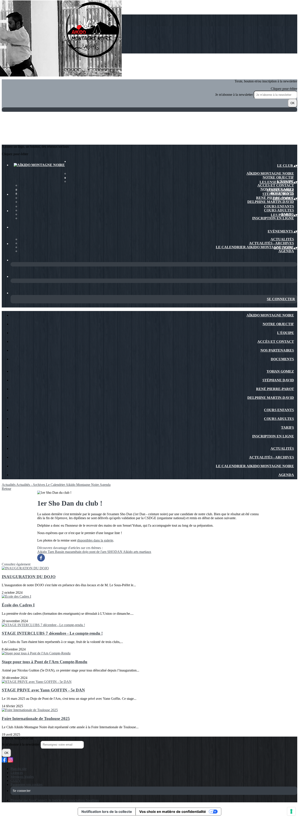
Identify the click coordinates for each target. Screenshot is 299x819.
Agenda (286, 251)
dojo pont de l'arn (94, 552)
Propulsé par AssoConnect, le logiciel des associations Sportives (55, 800)
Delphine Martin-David (270, 202)
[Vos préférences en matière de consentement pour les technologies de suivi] (291, 811)
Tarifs (287, 427)
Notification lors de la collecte (106, 811)
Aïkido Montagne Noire (270, 173)
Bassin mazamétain (68, 552)
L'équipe (285, 333)
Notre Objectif (278, 177)
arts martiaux (142, 552)
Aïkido (128, 552)
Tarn (51, 552)
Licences (17, 773)
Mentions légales (22, 776)
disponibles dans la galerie (95, 540)
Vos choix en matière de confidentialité (172, 811)
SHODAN (115, 552)
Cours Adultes (279, 210)
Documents (282, 359)
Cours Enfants (279, 206)
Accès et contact (275, 185)
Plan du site (18, 769)
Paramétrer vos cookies (26, 784)
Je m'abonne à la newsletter (234, 94)
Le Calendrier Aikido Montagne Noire (255, 247)
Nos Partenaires (277, 350)
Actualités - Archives (271, 243)
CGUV (16, 780)
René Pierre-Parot (275, 389)
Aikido (42, 552)
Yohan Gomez (280, 190)
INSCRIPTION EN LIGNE (273, 218)
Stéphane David (278, 194)
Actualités (282, 239)
